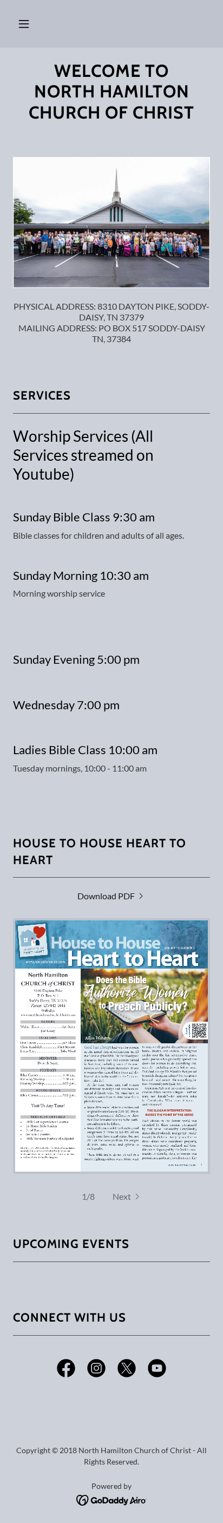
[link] (111, 896)
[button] (24, 24)
